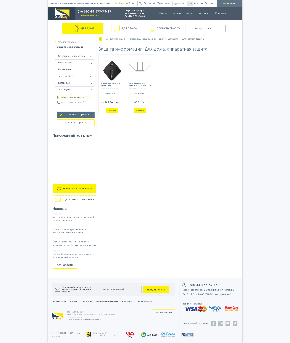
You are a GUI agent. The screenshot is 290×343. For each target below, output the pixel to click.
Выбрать (112, 110)
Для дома (87, 28)
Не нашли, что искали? (77, 189)
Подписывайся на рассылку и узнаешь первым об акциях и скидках (76, 289)
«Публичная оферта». (75, 317)
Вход (150, 3)
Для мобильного (168, 28)
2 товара (123, 3)
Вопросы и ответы (107, 302)
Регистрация (164, 3)
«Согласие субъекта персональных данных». (84, 319)
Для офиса (129, 28)
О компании (59, 302)
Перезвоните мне (90, 16)
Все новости (65, 265)
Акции (189, 13)
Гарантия (86, 302)
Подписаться (156, 290)
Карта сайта (145, 302)
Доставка (177, 13)
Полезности (204, 13)
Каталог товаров (67, 42)
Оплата (163, 13)
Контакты (220, 13)
